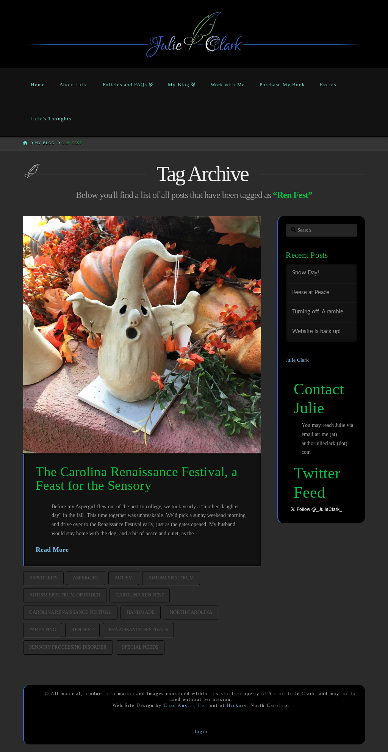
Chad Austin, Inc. (186, 705)
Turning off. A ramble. (318, 312)
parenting (42, 629)
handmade (141, 612)
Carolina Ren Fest (140, 595)
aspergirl (86, 578)
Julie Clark (297, 360)
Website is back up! (316, 331)
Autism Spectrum (171, 578)
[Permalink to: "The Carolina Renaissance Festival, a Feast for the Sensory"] (142, 334)
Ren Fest (82, 629)
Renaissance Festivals (138, 629)
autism (123, 578)
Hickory (237, 705)
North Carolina (191, 612)
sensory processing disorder (68, 647)
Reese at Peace (310, 292)
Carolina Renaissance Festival (70, 612)
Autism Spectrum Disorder (64, 595)
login (201, 731)
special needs (140, 647)
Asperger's (43, 578)
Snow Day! (305, 273)
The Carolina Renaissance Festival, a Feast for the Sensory (137, 478)
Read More (52, 549)
